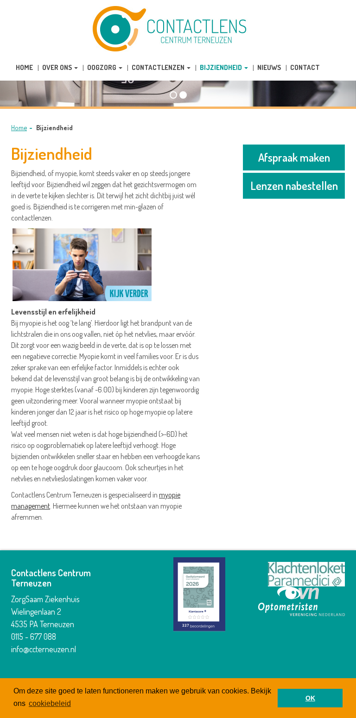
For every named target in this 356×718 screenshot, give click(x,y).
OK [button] (310, 698)
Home (19, 127)
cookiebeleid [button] (50, 703)
